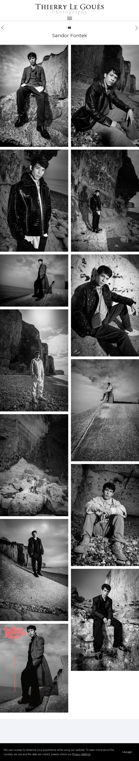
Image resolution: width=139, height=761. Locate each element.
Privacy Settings (81, 754)
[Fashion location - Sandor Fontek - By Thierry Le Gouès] (34, 96)
